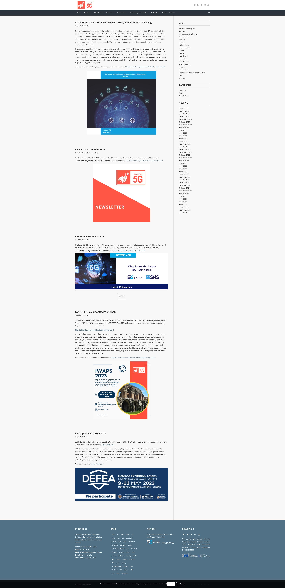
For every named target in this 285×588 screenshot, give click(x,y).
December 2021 (185, 182)
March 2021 (183, 207)
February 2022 (184, 177)
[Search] (208, 13)
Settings (180, 584)
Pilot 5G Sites (184, 61)
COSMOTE (115, 545)
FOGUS (122, 548)
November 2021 (185, 185)
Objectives (183, 59)
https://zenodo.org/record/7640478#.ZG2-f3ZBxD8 (145, 67)
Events (181, 50)
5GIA (122, 534)
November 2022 (185, 152)
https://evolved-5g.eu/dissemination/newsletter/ (144, 160)
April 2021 (183, 204)
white (118, 573)
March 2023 (183, 141)
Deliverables (184, 45)
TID (121, 570)
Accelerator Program (187, 28)
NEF (113, 559)
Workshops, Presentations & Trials (192, 72)
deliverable (123, 545)
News (88, 26)
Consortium (183, 37)
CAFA (119, 541)
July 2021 (182, 196)
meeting (128, 556)
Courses (182, 42)
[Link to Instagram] (205, 5)
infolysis (121, 552)
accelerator (129, 538)
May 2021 (183, 201)
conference (132, 541)
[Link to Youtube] (208, 5)
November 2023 (185, 119)
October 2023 (184, 122)
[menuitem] (78, 13)
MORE (121, 296)
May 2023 (183, 135)
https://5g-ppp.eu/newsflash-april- (127, 250)
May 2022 (183, 168)
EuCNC (130, 545)
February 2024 (184, 111)
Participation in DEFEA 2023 (90, 433)
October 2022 (184, 155)
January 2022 (184, 179)
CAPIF (124, 541)
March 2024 (183, 108)
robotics (126, 566)
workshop (125, 573)
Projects (182, 67)
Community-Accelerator (188, 34)
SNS (131, 566)
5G (118, 534)
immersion (134, 548)
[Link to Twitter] (194, 5)
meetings (182, 90)
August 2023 (184, 127)
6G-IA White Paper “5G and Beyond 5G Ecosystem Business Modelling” (114, 22)
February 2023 (184, 144)
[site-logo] (85, 5)
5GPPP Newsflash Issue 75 (89, 236)
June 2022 (183, 166)
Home (181, 53)
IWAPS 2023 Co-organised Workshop (95, 311)
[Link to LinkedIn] (198, 5)
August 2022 (184, 160)
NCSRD (135, 556)
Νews (181, 75)
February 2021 (184, 210)
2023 (142, 250)
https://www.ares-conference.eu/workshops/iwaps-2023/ (133, 357)
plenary (124, 563)
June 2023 (183, 133)
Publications (183, 70)
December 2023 (185, 116)
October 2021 (184, 188)
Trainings (182, 78)
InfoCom (114, 552)
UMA (131, 570)
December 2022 (185, 149)
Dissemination (184, 48)
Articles (182, 31)
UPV (113, 573)
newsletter (132, 559)
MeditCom (121, 556)
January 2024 (184, 113)
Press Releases (184, 64)
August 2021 (184, 193)
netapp (118, 559)
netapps (124, 559)
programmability (116, 566)
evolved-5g (115, 548)
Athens (114, 541)
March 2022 (183, 174)
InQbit (128, 552)
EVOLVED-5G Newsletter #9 (90, 149)
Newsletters (94, 153)
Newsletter (183, 56)
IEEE (128, 548)
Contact (182, 39)
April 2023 (183, 138)
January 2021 (184, 212)
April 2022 (183, 171)
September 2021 (185, 190)
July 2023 (182, 130)
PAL (113, 563)
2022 (118, 538)
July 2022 (182, 163)
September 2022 (185, 157)
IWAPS (133, 552)
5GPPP (127, 534)
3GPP (113, 534)
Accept (171, 584)
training (126, 570)
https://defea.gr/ (108, 445)
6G (132, 534)
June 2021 (183, 199)
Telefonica (115, 570)
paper (118, 563)
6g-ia (113, 538)
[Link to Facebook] (201, 5)
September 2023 (185, 124)
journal (114, 556)
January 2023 (184, 146)
